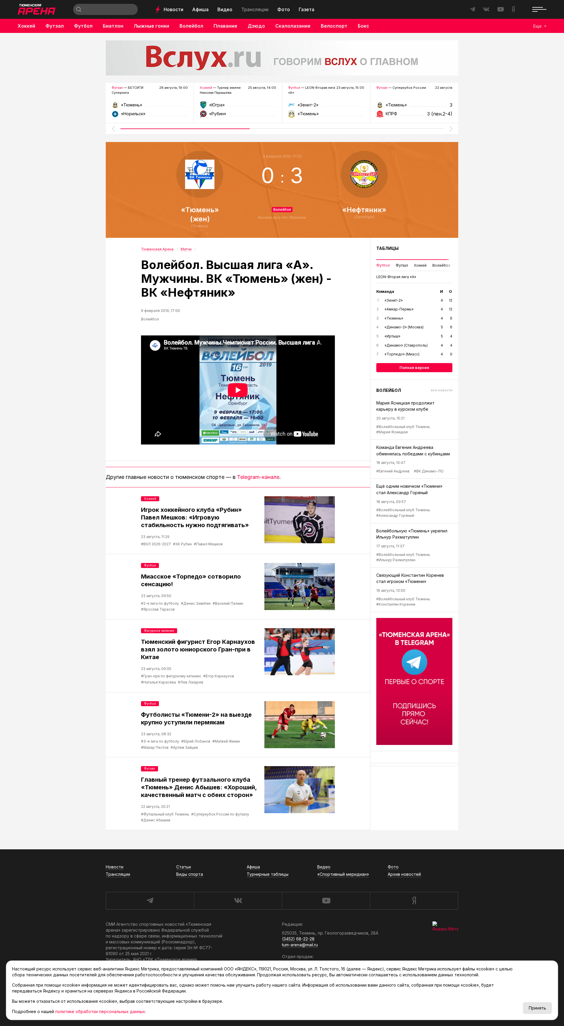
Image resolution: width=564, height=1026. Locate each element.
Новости (173, 9)
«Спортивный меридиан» (343, 874)
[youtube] (326, 901)
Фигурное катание (159, 631)
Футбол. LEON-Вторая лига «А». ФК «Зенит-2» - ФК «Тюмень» (326, 106)
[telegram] (150, 901)
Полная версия (414, 367)
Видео (224, 9)
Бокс (363, 26)
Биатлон (113, 26)
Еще (537, 26)
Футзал (55, 26)
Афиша (200, 9)
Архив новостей (404, 874)
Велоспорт (334, 26)
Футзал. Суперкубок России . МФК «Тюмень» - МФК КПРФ (414, 106)
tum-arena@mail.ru (300, 944)
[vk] (238, 901)
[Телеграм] (414, 681)
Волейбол (191, 26)
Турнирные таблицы (267, 874)
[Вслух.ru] (282, 58)
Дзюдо (256, 26)
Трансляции (254, 9)
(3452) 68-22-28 (298, 938)
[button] (113, 128)
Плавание (225, 26)
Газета (306, 9)
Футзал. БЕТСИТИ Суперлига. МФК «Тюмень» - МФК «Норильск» (150, 106)
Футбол (83, 26)
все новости (441, 390)
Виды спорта (189, 874)
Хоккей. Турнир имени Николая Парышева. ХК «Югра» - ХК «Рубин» (238, 106)
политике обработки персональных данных (100, 1011)
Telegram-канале (258, 477)
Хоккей (26, 26)
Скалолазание (292, 26)
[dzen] (414, 901)
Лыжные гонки (151, 26)
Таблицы (387, 248)
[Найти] (78, 9)
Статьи (183, 866)
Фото (283, 9)
